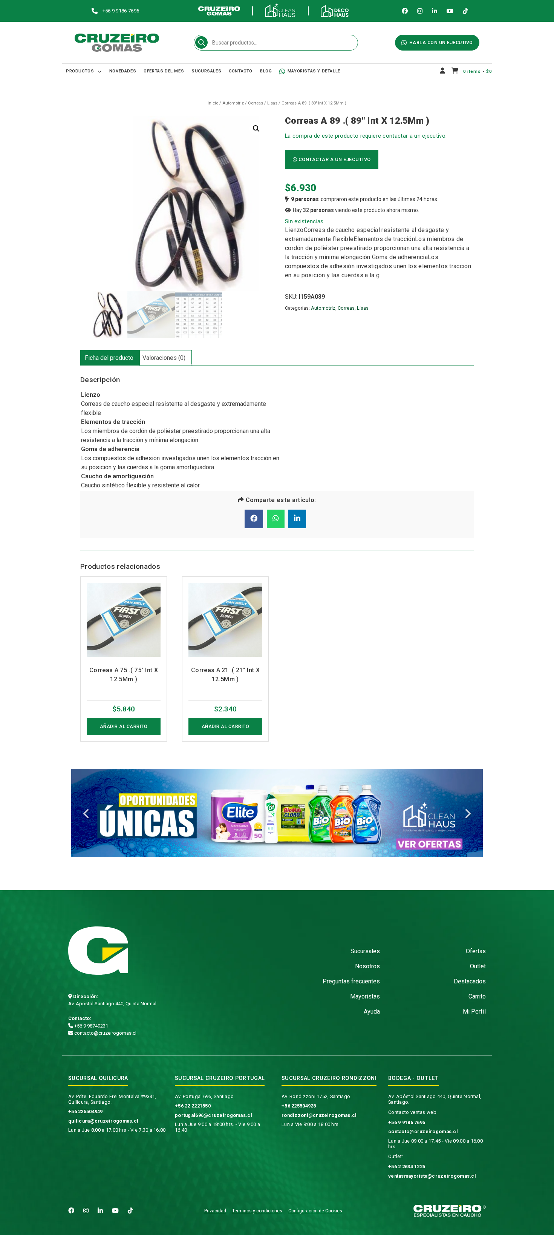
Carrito (477, 996)
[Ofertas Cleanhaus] (277, 813)
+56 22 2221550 (193, 1106)
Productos (80, 71)
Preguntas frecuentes (351, 981)
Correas (255, 103)
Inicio (213, 103)
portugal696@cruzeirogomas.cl (213, 1115)
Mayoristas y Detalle (314, 71)
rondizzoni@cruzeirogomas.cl (319, 1115)
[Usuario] (442, 71)
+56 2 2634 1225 (406, 1166)
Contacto (241, 71)
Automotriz (233, 103)
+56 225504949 (85, 1111)
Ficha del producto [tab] (109, 357)
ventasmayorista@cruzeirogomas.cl (432, 1176)
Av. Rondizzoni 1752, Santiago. (316, 1096)
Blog (266, 71)
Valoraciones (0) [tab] (163, 357)
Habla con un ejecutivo (441, 42)
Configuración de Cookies (315, 1210)
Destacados (470, 981)
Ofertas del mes (164, 71)
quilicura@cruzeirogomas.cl (103, 1121)
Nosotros (367, 966)
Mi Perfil (474, 1011)
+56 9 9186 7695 (406, 1122)
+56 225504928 (299, 1106)
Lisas (272, 103)
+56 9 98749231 (90, 1026)
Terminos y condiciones (257, 1210)
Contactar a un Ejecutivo (334, 159)
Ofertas (476, 951)
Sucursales (206, 71)
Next (468, 814)
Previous (86, 814)
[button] (256, 128)
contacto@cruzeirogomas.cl (104, 1033)
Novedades (122, 71)
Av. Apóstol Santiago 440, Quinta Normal (112, 1003)
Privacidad (215, 1210)
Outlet (478, 966)
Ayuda (372, 1011)
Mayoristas (365, 996)
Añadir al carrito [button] (124, 726)
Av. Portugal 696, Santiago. (205, 1096)
